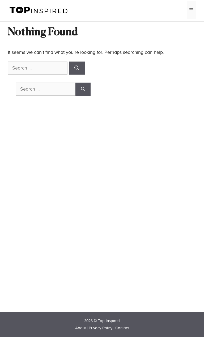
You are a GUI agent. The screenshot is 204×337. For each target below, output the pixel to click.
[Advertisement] (56, 213)
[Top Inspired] (38, 10)
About (80, 328)
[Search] (77, 68)
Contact (122, 328)
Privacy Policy (100, 328)
